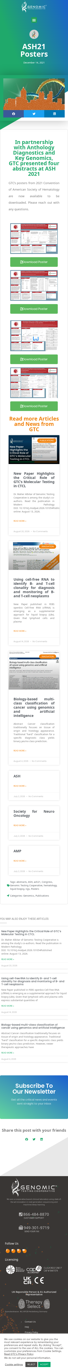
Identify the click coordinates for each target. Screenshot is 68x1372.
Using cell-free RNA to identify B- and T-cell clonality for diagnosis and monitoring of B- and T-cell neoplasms (34, 587)
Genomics (28, 895)
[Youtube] (25, 1251)
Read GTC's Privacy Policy (19, 1354)
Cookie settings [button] (14, 1364)
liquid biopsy (17, 888)
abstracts (22, 881)
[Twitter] (13, 1251)
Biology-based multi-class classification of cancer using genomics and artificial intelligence (34, 707)
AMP (17, 851)
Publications (42, 895)
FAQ (27, 1326)
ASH (17, 776)
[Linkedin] (19, 1251)
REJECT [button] (31, 1364)
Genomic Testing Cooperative (26, 885)
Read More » (20, 521)
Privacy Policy (31, 1332)
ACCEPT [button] (44, 1364)
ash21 (37, 881)
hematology (50, 885)
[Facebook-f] (8, 1251)
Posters (35, 888)
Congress (47, 881)
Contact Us (30, 1321)
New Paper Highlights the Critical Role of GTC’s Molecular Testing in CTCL (34, 479)
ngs (28, 888)
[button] (34, 20)
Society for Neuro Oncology (34, 813)
